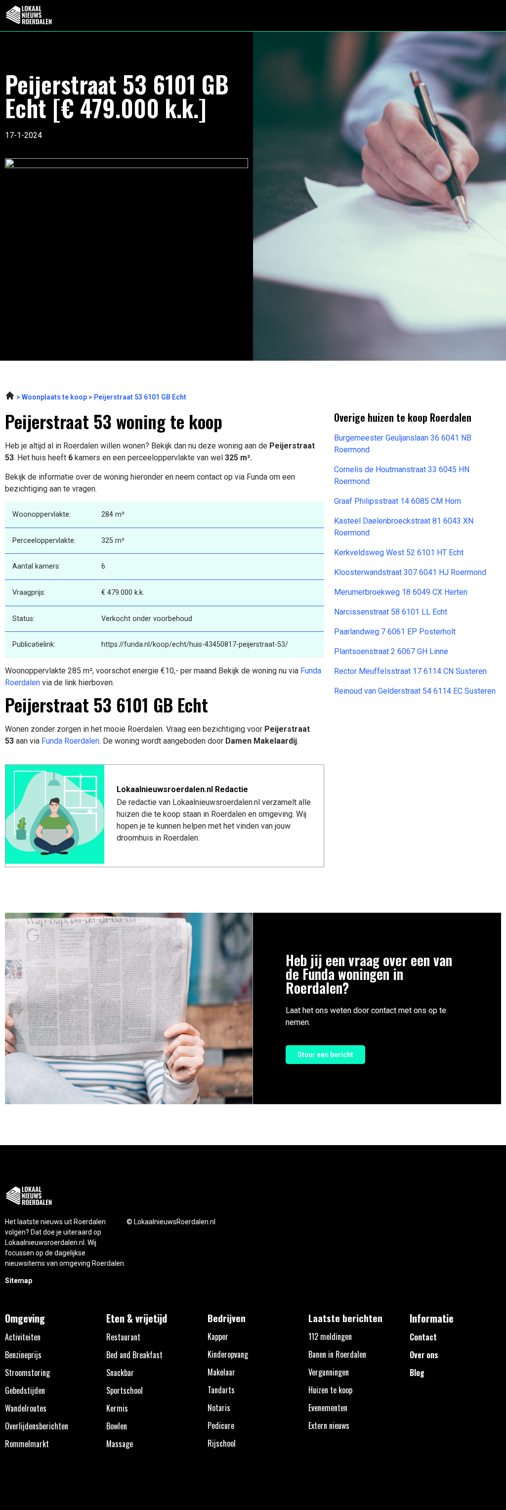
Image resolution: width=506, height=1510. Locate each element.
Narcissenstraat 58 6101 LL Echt (390, 612)
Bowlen (116, 1426)
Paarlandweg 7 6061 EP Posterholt (395, 631)
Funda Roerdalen (70, 741)
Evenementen (327, 1408)
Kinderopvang (228, 1354)
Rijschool (222, 1443)
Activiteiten (23, 1337)
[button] (493, 15)
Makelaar (221, 1372)
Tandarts (221, 1390)
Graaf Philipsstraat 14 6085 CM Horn (397, 501)
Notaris (219, 1408)
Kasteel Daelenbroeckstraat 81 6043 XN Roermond (403, 526)
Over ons (424, 1355)
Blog (417, 1372)
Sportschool (124, 1390)
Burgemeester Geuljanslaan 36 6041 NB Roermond (402, 443)
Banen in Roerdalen (337, 1354)
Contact (423, 1337)
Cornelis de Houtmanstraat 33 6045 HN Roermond (401, 475)
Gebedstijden (25, 1390)
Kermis (117, 1408)
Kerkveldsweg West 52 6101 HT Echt (399, 552)
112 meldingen (330, 1336)
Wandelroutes (25, 1408)
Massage (119, 1444)
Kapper (218, 1336)
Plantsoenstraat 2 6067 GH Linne (391, 651)
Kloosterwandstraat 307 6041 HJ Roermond (410, 572)
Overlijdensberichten (36, 1426)
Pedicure (221, 1425)
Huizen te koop (330, 1390)
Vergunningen (328, 1372)
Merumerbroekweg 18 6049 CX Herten (400, 592)
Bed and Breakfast (134, 1355)
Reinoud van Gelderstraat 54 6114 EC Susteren (415, 691)
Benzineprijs (23, 1355)
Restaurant (123, 1337)
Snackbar (120, 1372)
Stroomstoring (27, 1372)
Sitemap (18, 1281)
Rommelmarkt (27, 1444)
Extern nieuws (328, 1425)
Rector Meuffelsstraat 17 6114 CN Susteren (410, 671)
